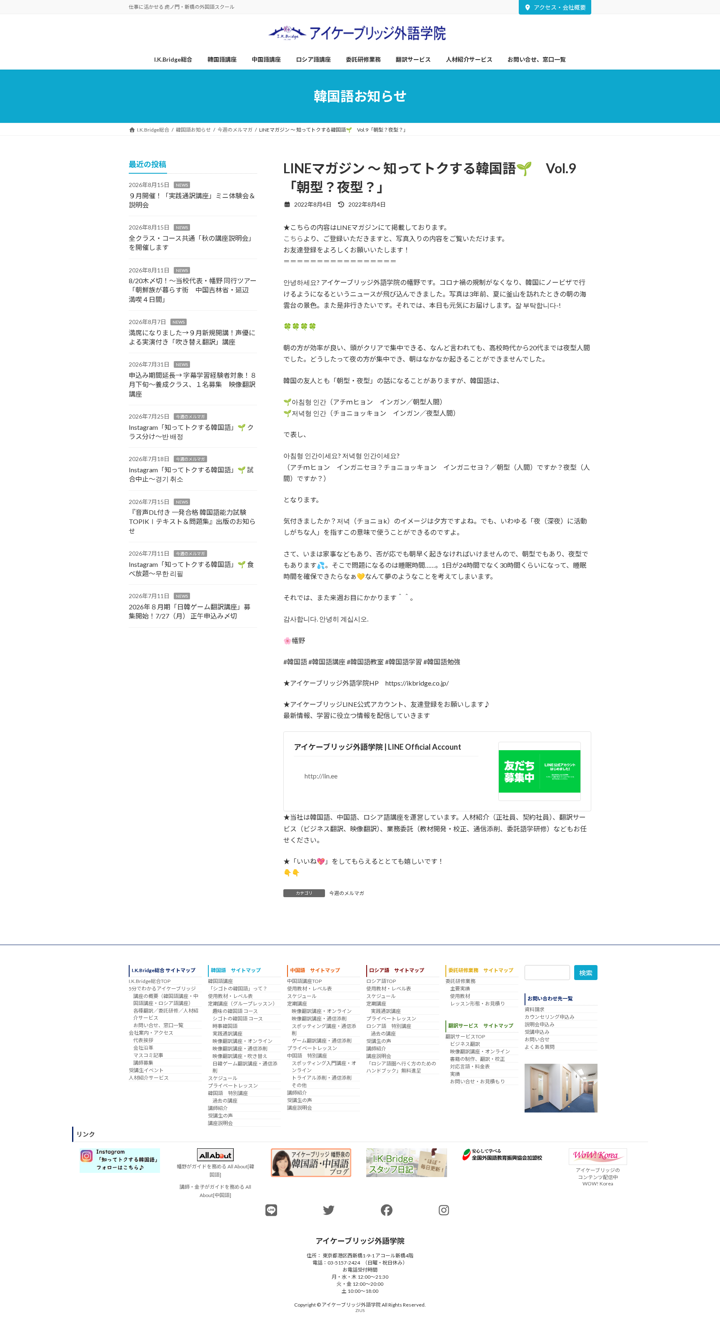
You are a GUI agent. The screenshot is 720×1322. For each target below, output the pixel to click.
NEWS (182, 184)
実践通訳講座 (227, 1033)
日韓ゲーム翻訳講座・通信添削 (245, 1067)
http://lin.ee (321, 776)
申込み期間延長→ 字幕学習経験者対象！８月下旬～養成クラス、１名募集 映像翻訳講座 (193, 384)
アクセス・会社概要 (560, 7)
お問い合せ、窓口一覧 (158, 1025)
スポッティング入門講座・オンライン (324, 1066)
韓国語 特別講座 (228, 1093)
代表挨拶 (143, 1040)
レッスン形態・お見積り (477, 1003)
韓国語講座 (220, 981)
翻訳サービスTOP (465, 1036)
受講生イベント (146, 1070)
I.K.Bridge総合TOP (149, 981)
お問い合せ (537, 1039)
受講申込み (537, 1032)
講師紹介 (218, 1108)
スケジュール (223, 1078)
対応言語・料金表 (470, 1066)
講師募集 (143, 1063)
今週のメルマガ (346, 893)
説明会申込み (540, 1024)
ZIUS (360, 1309)
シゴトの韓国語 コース (237, 1018)
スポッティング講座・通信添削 (324, 1029)
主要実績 (460, 988)
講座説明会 (220, 1123)
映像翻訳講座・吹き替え (240, 1056)
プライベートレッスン (233, 1086)
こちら (293, 238)
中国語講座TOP (304, 981)
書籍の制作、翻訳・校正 (477, 1059)
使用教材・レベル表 (230, 996)
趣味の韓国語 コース (235, 1011)
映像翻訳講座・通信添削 (240, 1048)
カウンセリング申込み (550, 1017)
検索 (585, 973)
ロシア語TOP (381, 981)
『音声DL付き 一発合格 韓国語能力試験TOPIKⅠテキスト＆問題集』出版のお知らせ (192, 521)
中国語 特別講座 (307, 1056)
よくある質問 (540, 1047)
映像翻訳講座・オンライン (242, 1041)
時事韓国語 (225, 1026)
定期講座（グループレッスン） (243, 1003)
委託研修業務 (460, 981)
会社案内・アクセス (151, 1033)
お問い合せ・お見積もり (477, 1081)
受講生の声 (220, 1115)
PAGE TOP (695, 1274)
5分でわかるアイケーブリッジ (162, 988)
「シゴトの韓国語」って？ (238, 988)
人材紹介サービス (149, 1078)
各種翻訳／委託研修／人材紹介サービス (165, 1014)
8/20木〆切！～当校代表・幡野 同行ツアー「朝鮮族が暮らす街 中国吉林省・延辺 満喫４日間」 (193, 290)
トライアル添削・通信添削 (322, 1078)
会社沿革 (143, 1048)
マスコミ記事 (148, 1055)
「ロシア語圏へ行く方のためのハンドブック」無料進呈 (401, 1067)
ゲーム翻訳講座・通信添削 (322, 1041)
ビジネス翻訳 (465, 1044)
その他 (299, 1085)
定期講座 (297, 1003)
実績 (455, 1074)
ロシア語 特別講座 (388, 1026)
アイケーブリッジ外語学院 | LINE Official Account (377, 746)
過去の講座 (225, 1101)
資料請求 (535, 1009)
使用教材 (460, 996)
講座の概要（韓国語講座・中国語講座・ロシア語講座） (165, 999)
